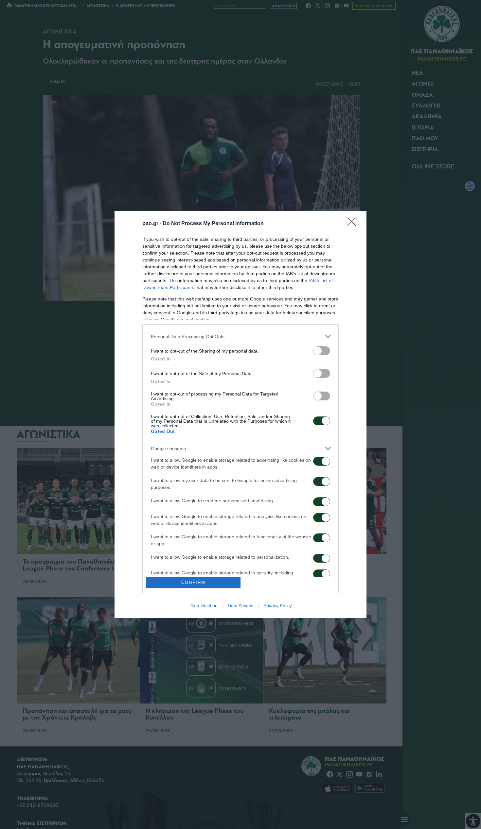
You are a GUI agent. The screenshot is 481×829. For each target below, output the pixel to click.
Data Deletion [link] (203, 605)
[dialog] (240, 414)
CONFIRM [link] (193, 582)
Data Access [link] (240, 605)
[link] (353, 224)
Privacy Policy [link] (277, 605)
